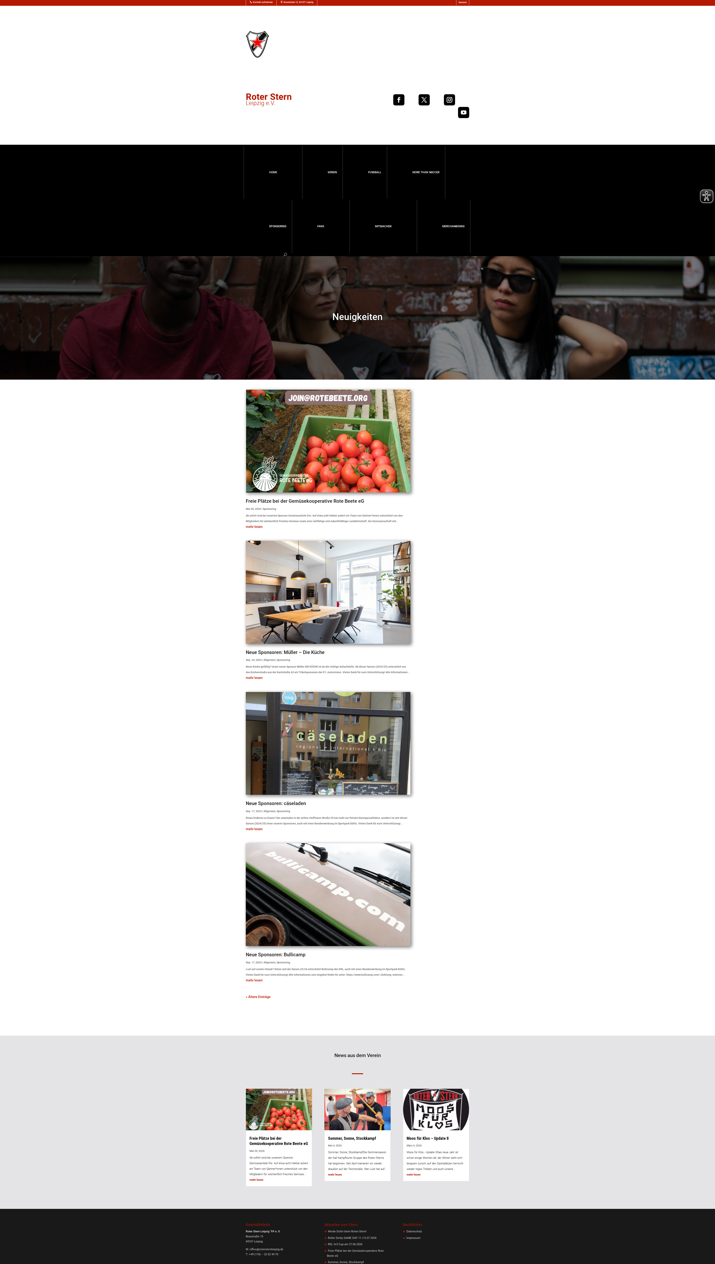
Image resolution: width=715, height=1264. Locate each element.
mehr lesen (254, 527)
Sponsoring (277, 226)
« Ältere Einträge (258, 997)
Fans (320, 226)
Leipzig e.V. (269, 100)
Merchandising (453, 226)
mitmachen (383, 226)
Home (273, 172)
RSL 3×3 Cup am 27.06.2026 (345, 1244)
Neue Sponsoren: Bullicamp (276, 954)
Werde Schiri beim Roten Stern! (347, 1231)
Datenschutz (414, 1231)
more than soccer (425, 172)
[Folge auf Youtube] (463, 112)
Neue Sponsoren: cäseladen (276, 803)
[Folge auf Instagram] (449, 99)
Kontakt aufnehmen (263, 2)
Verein (332, 172)
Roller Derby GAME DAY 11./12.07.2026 (352, 1238)
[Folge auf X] (424, 99)
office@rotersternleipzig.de (266, 1249)
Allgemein (269, 659)
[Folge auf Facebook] (398, 99)
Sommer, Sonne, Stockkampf (352, 1138)
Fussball (374, 172)
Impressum (413, 1238)
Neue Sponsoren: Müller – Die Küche (285, 652)
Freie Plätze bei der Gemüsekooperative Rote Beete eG (305, 501)
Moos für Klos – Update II (428, 1138)
